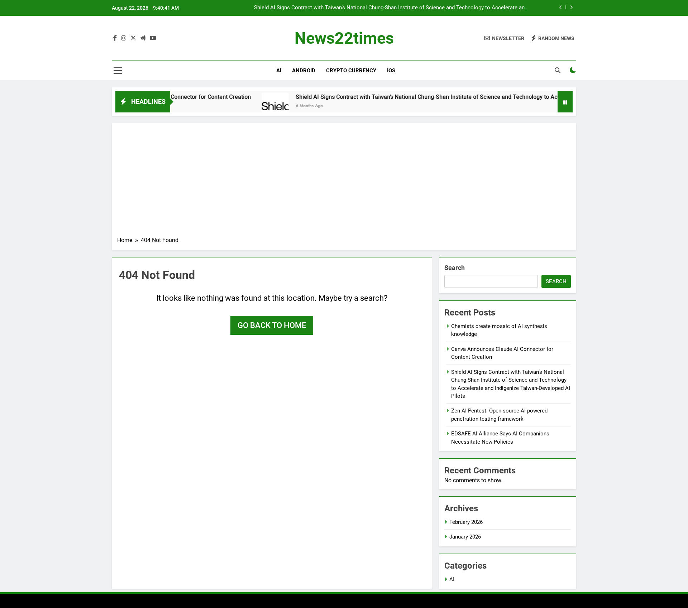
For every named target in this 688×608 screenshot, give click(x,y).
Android (303, 70)
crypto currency (351, 70)
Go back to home (272, 325)
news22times (344, 38)
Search (454, 267)
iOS (391, 70)
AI (278, 70)
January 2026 (465, 537)
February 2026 (466, 522)
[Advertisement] (344, 182)
